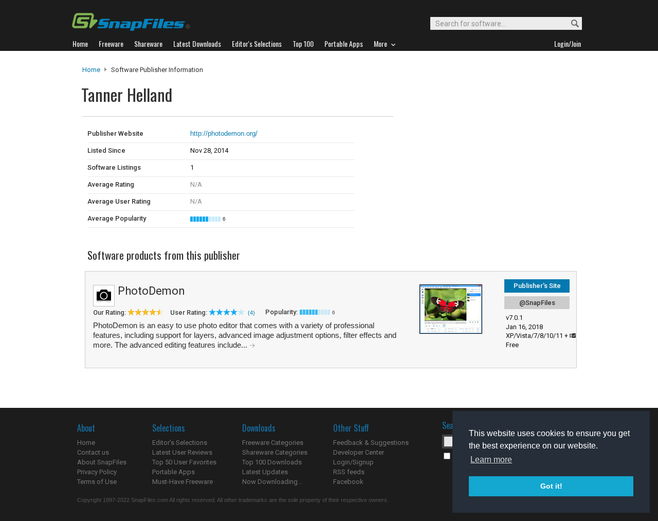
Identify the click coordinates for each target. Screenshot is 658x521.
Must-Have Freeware (182, 482)
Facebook (348, 482)
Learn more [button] (491, 459)
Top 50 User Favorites (184, 462)
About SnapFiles (101, 462)
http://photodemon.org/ (224, 133)
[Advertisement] (462, 138)
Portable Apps (173, 472)
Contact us (93, 452)
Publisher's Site (537, 286)
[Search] (570, 24)
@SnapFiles (537, 303)
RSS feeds (348, 472)
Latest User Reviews (182, 452)
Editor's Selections (179, 442)
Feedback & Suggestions (371, 442)
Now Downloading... (272, 482)
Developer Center (358, 452)
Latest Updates (265, 472)
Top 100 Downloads (272, 462)
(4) (251, 313)
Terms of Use (97, 482)
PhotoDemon (151, 290)
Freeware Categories (272, 442)
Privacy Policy (97, 472)
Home (91, 70)
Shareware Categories (274, 452)
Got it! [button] (551, 486)
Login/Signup (353, 462)
